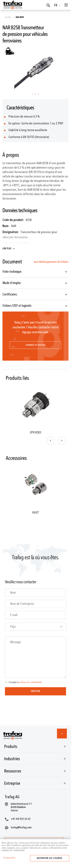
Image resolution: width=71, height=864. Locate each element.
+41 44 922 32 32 (21, 819)
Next (62, 440)
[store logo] (12, 5)
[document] (35, 847)
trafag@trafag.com (21, 827)
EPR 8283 (35, 432)
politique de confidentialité (30, 682)
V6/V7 (35, 512)
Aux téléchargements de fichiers (51, 262)
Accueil (8, 17)
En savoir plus (9, 857)
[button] (57, 5)
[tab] (35, 271)
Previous (50, 440)
